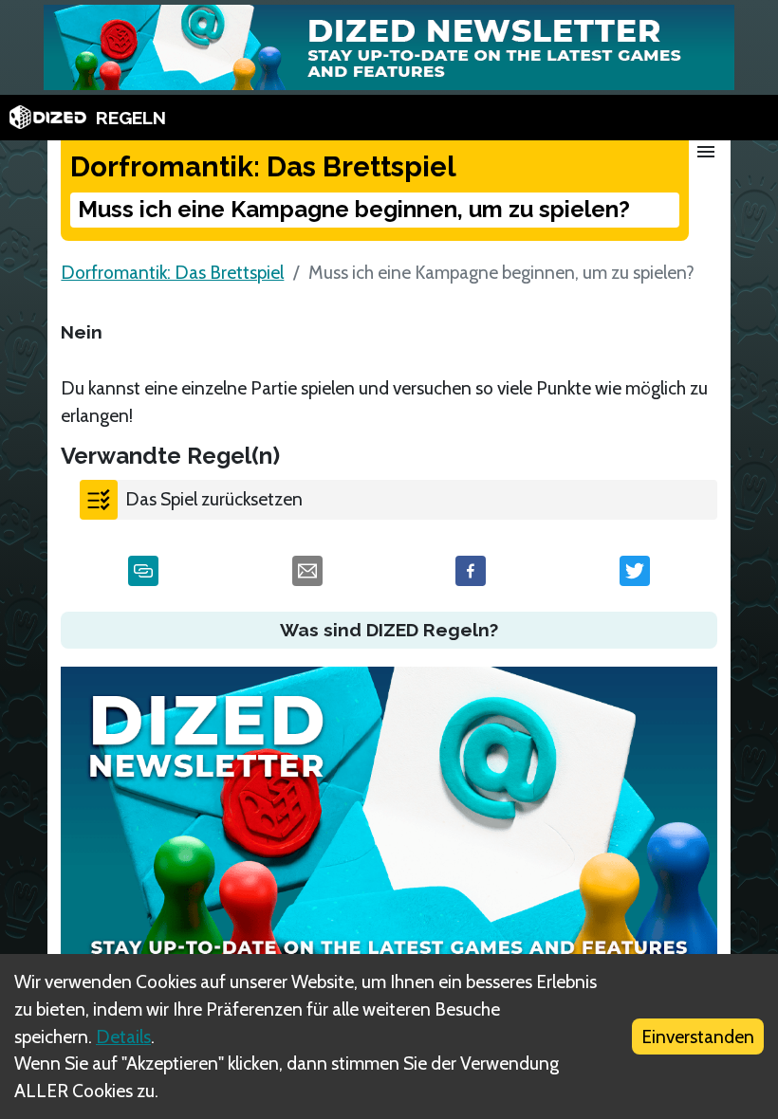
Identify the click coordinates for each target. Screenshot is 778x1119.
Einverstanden (697, 1036)
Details (123, 1036)
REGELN (131, 117)
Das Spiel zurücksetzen (214, 498)
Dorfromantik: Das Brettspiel (172, 272)
